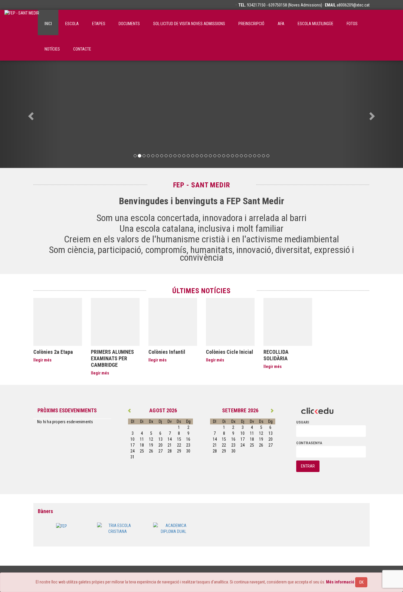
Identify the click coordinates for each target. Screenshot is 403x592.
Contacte (82, 49)
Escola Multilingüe (315, 23)
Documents (129, 23)
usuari (302, 422)
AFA (281, 23)
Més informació (340, 582)
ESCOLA (72, 23)
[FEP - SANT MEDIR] (21, 22)
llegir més (42, 360)
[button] (30, 114)
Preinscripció (251, 23)
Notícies (52, 49)
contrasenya (309, 443)
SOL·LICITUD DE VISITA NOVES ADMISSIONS (189, 23)
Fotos (352, 23)
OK (361, 582)
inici (48, 23)
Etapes (98, 23)
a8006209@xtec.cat (353, 5)
